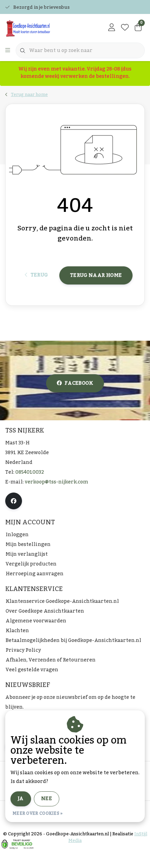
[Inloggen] (111, 28)
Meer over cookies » (38, 813)
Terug (39, 275)
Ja (21, 799)
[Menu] (7, 50)
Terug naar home (96, 275)
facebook (79, 383)
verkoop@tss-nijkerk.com (56, 482)
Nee (46, 799)
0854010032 (29, 472)
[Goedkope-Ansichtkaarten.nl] (43, 28)
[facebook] (13, 501)
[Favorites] (125, 28)
